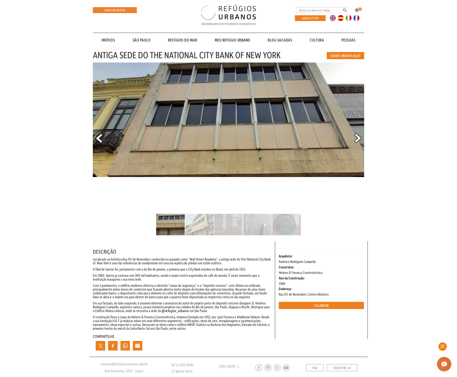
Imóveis (108, 39)
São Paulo (142, 39)
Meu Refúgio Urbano (232, 39)
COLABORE (321, 305)
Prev (99, 138)
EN (334, 17)
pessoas (349, 39)
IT (350, 17)
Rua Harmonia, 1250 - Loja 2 (124, 370)
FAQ (315, 368)
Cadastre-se (342, 368)
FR (357, 17)
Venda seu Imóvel (115, 10)
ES (342, 17)
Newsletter (310, 18)
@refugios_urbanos (175, 310)
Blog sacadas (280, 39)
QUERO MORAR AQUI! (345, 55)
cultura (317, 39)
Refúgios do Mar (182, 39)
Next (358, 138)
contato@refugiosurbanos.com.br (124, 363)
